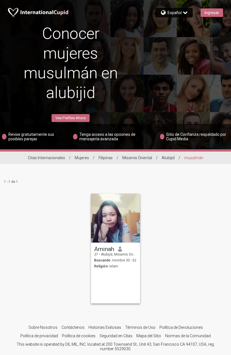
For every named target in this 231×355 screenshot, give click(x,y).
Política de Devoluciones (181, 327)
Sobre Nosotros (42, 327)
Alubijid (168, 158)
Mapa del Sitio (148, 336)
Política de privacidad (39, 336)
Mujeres (82, 158)
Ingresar (212, 12)
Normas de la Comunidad (188, 336)
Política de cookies (78, 336)
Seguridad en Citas (115, 336)
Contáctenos (73, 327)
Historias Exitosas (104, 327)
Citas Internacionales (46, 158)
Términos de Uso (140, 327)
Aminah (104, 249)
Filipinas (106, 158)
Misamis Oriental (137, 158)
